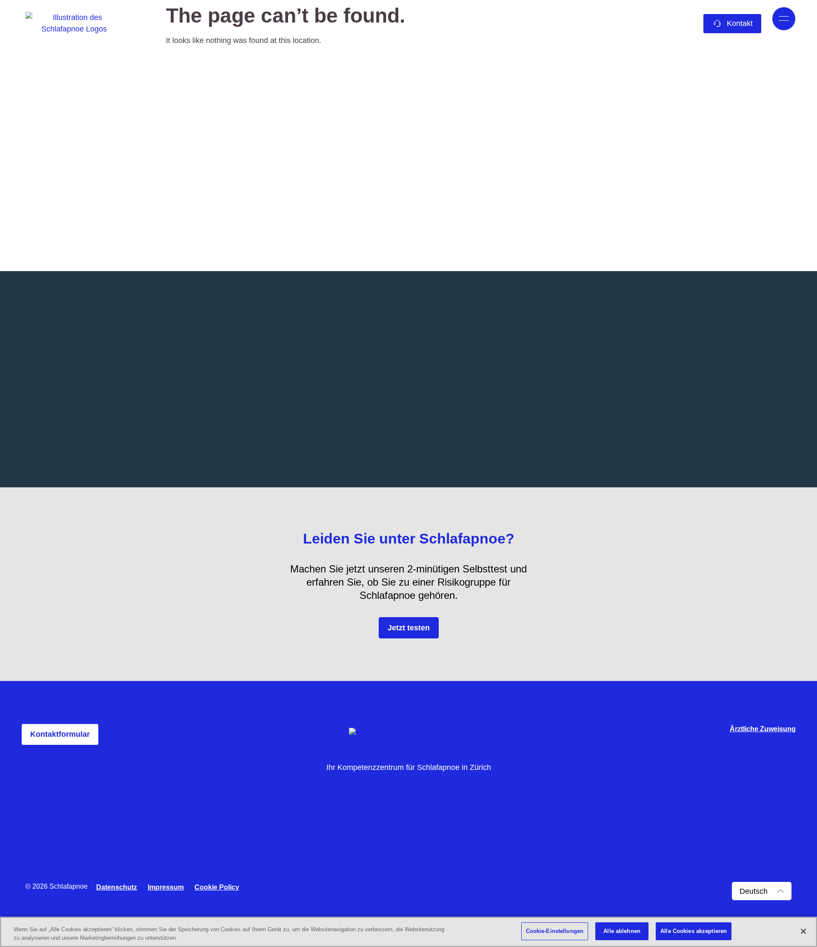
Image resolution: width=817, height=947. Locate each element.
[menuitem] (761, 891)
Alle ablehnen (621, 931)
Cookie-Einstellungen (555, 931)
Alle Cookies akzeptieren (693, 931)
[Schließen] (803, 931)
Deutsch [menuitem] (754, 891)
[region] (408, 932)
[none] (761, 891)
